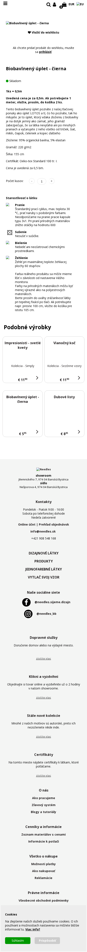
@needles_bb (46, 614)
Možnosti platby (43, 864)
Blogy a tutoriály (43, 812)
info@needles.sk (43, 531)
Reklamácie (43, 878)
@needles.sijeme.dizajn (52, 602)
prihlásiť (45, 52)
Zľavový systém (44, 805)
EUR (71, 4)
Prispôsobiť (47, 941)
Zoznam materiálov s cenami (43, 834)
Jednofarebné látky (43, 569)
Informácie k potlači (43, 841)
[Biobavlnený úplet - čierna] (27, 23)
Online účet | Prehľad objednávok (43, 524)
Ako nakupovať (43, 871)
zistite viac (43, 658)
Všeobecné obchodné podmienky (44, 900)
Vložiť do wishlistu (45, 32)
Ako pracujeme (43, 798)
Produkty (43, 561)
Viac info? (32, 929)
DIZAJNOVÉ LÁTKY (43, 553)
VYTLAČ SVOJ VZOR (43, 577)
